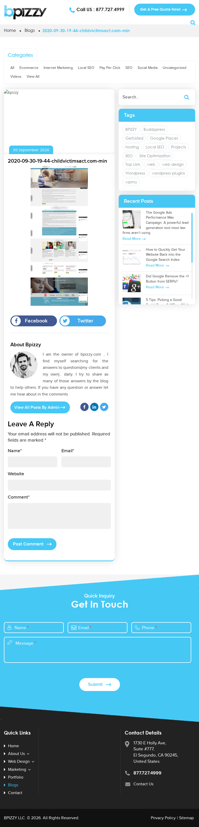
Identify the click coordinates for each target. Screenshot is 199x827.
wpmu (131, 181)
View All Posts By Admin (37, 407)
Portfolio (15, 777)
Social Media (148, 68)
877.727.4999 (110, 9)
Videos (16, 77)
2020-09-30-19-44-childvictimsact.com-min (57, 161)
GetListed (134, 138)
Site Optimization (154, 155)
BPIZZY (131, 129)
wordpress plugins (168, 173)
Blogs (30, 30)
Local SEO (86, 68)
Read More (132, 238)
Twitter (85, 321)
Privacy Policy (163, 818)
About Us (16, 753)
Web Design (19, 761)
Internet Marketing (58, 68)
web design (173, 164)
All (12, 68)
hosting (132, 147)
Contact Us (143, 784)
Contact (15, 792)
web (151, 164)
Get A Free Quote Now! (160, 9)
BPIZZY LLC (14, 818)
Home (10, 30)
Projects (178, 147)
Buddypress (154, 129)
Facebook (36, 321)
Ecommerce (28, 68)
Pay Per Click (110, 68)
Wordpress (135, 173)
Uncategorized (174, 68)
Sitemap (186, 818)
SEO (128, 68)
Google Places (164, 138)
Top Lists (132, 164)
